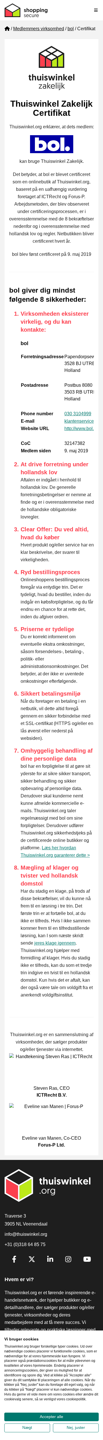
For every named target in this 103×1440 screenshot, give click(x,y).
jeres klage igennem (55, 943)
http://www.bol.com (83, 428)
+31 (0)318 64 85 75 (25, 1244)
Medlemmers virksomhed (38, 28)
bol (71, 28)
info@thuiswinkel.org (26, 1234)
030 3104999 (77, 413)
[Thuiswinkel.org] (26, 10)
